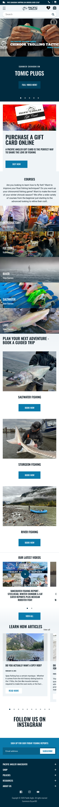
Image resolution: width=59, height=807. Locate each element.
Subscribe (48, 751)
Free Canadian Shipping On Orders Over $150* (23, 2)
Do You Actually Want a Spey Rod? (23, 665)
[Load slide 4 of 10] (23, 709)
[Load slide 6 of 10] (32, 709)
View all (29, 616)
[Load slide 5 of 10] (27, 709)
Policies (6, 775)
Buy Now (16, 164)
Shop (5, 769)
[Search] (53, 14)
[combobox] (29, 14)
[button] (4, 8)
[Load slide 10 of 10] (49, 709)
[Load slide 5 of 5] (38, 98)
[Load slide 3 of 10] (18, 709)
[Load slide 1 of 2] (27, 608)
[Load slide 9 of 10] (45, 709)
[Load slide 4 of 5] (34, 98)
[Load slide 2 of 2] (32, 608)
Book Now (29, 407)
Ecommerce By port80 (29, 801)
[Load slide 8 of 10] (40, 709)
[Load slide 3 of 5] (29, 98)
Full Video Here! (29, 84)
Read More (14, 690)
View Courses (8, 226)
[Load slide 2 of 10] (14, 709)
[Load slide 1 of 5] (21, 98)
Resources (8, 780)
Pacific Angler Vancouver (15, 764)
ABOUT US (7, 786)
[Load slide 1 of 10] (10, 709)
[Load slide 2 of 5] (25, 98)
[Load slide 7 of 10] (36, 709)
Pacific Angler (29, 797)
